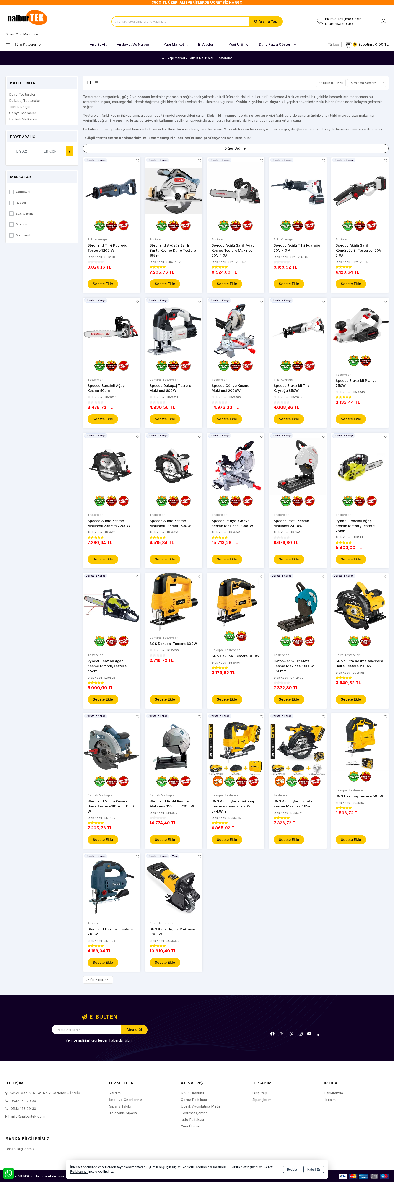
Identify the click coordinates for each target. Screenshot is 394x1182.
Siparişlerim (262, 1100)
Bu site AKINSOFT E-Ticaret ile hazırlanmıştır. (42, 1176)
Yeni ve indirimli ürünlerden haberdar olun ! (99, 1040)
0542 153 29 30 (23, 1101)
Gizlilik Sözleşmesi (244, 1167)
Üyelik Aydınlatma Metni (201, 1106)
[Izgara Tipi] (89, 82)
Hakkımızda (333, 1093)
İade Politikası (192, 1119)
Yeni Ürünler (191, 1126)
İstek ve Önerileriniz (125, 1100)
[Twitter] (282, 1034)
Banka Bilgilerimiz (19, 1149)
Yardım (115, 1093)
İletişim (330, 1100)
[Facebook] (272, 1033)
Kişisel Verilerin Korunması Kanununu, (201, 1167)
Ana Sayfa (99, 44)
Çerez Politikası (194, 1100)
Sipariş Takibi (120, 1106)
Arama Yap (268, 21)
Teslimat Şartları (194, 1113)
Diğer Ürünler (235, 148)
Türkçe (333, 44)
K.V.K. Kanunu (192, 1093)
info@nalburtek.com (28, 1116)
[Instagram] (300, 1033)
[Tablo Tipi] (96, 82)
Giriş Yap (259, 1093)
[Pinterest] (291, 1033)
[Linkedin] (317, 1034)
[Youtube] (309, 1034)
